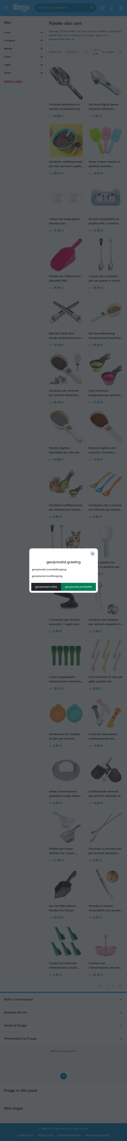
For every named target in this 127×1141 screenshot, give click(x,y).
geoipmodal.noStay (46, 586)
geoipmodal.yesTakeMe (78, 586)
